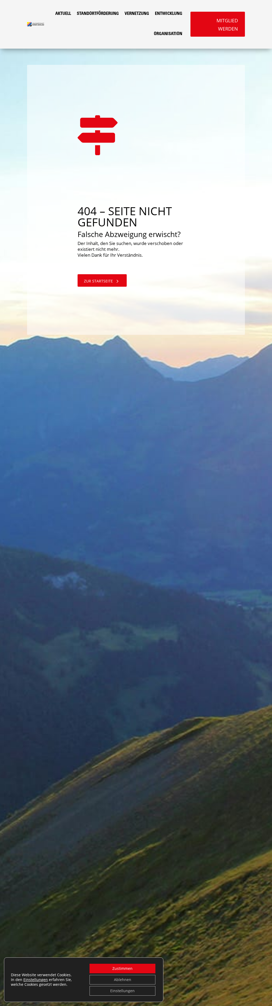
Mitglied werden (227, 24)
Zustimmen (122, 968)
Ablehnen (122, 979)
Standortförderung (98, 14)
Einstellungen (35, 979)
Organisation (168, 34)
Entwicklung (168, 14)
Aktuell (63, 14)
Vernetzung (137, 14)
